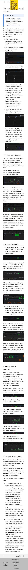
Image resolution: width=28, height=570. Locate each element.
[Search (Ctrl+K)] (22, 9)
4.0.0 (17, 9)
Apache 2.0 (16, 568)
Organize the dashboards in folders (13, 25)
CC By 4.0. (16, 564)
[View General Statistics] (5, 556)
